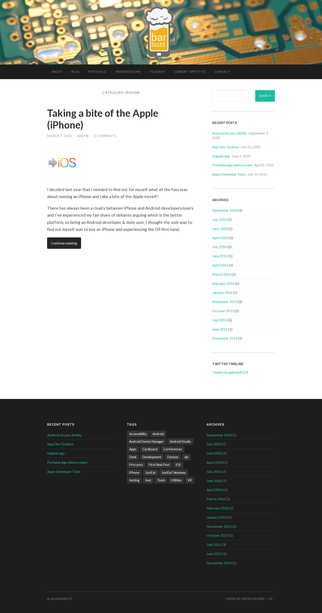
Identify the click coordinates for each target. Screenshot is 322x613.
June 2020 (220, 228)
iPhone (134, 472)
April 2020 (220, 238)
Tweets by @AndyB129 (230, 372)
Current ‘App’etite (190, 71)
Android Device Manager (146, 441)
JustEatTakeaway (174, 472)
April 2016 (220, 265)
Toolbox (157, 71)
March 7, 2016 (59, 136)
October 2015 (223, 311)
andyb (83, 136)
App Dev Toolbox (225, 147)
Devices (173, 457)
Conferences (172, 449)
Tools (161, 480)
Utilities (176, 480)
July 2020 (219, 219)
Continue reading (64, 243)
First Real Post (159, 465)
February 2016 (223, 283)
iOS (178, 465)
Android (158, 434)
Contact (222, 71)
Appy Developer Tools (229, 174)
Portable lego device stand (232, 165)
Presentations (128, 71)
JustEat (150, 472)
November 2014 (224, 338)
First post (136, 465)
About (57, 71)
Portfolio (97, 71)
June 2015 (220, 329)
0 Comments (105, 136)
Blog (75, 71)
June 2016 (220, 256)
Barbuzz (65, 599)
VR (190, 480)
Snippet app (221, 156)
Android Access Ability (229, 133)
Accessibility (138, 434)
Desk (132, 457)
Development (151, 457)
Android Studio (180, 441)
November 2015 (224, 302)
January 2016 (222, 292)
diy (186, 457)
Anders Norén (253, 599)
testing (134, 480)
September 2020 (224, 210)
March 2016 (221, 274)
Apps (132, 449)
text (148, 480)
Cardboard (149, 449)
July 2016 (219, 247)
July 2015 (219, 320)
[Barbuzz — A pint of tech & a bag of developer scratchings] (161, 32)
